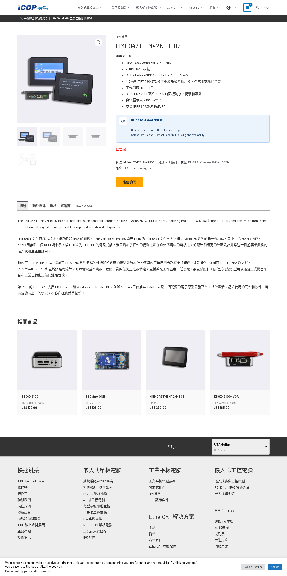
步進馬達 (221, 540)
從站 (152, 534)
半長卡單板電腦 (95, 512)
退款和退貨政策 (29, 518)
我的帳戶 (24, 487)
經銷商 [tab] (66, 206)
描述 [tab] (23, 206)
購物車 (22, 494)
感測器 (220, 534)
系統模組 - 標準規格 (98, 487)
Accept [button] (275, 566)
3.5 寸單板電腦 (94, 500)
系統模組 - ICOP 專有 (98, 481)
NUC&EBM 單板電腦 (97, 525)
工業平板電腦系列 (162, 481)
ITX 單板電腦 (92, 518)
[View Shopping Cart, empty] (247, 7)
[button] (100, 7)
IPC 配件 (89, 537)
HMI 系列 (122, 37)
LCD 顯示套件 (159, 500)
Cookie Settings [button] (253, 566)
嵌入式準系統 (225, 494)
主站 (152, 528)
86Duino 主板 (224, 521)
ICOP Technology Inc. (138, 168)
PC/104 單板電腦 (95, 494)
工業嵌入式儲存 (95, 531)
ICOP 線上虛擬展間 (31, 525)
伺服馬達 (221, 546)
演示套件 (155, 540)
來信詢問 (129, 182)
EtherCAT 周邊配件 (162, 546)
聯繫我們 (24, 500)
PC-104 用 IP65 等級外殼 (232, 487)
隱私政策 (24, 512)
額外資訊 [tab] (39, 206)
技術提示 (24, 537)
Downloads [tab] (83, 206)
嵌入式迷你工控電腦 (230, 481)
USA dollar (222, 444)
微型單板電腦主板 (96, 506)
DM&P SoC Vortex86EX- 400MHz (209, 162)
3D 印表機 (222, 528)
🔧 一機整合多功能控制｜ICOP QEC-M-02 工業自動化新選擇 (56, 18)
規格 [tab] (53, 206)
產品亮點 (24, 531)
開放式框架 (157, 487)
